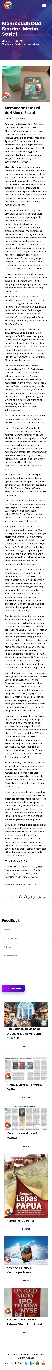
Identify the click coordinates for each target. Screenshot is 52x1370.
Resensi (26, 1097)
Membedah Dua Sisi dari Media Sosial (22, 110)
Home (7, 41)
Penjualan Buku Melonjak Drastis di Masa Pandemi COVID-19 (24, 1033)
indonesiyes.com (29, 884)
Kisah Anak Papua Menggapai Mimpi (19, 1270)
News (26, 1046)
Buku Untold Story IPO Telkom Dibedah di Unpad (24, 1322)
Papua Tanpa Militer (20, 1220)
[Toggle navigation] (44, 5)
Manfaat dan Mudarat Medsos (22, 1135)
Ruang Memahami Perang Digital (25, 1087)
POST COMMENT (13, 988)
